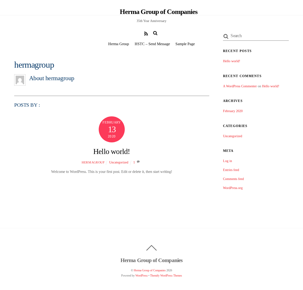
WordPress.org (233, 188)
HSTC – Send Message (152, 44)
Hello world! (111, 151)
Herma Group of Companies (150, 270)
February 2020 (233, 111)
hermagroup (93, 162)
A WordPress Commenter (240, 86)
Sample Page (185, 44)
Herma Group (118, 44)
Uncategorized (118, 162)
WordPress (141, 275)
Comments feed (233, 179)
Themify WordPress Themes (166, 275)
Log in (227, 161)
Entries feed (231, 170)
